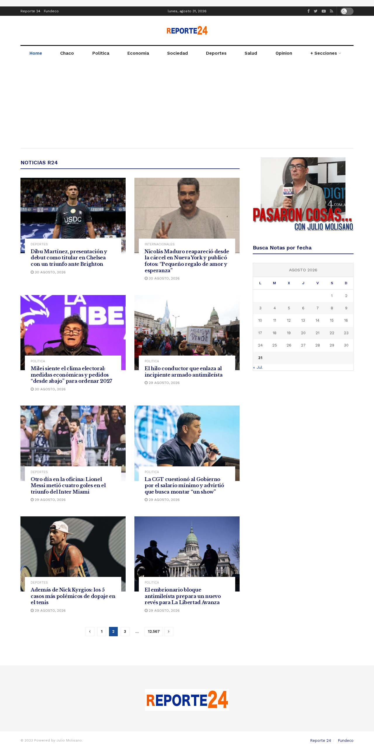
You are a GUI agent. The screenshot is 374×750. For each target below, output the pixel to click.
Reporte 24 (30, 11)
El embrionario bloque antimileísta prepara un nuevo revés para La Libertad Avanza (183, 596)
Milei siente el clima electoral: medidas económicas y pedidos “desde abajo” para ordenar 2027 (71, 374)
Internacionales (160, 244)
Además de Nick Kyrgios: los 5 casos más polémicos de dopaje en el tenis (73, 596)
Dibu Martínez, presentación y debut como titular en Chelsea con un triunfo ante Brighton (69, 258)
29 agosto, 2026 (164, 383)
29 (332, 345)
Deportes (216, 53)
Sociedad (177, 53)
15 (332, 320)
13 (303, 320)
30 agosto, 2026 (50, 272)
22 (332, 333)
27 (303, 345)
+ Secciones (323, 53)
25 (274, 345)
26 (289, 345)
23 (346, 333)
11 (274, 320)
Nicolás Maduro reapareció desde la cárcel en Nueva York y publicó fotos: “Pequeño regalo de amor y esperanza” (187, 261)
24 (260, 345)
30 (346, 345)
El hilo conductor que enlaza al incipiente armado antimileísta (183, 371)
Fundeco (51, 11)
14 (317, 320)
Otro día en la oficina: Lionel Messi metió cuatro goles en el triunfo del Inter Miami (68, 485)
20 (303, 333)
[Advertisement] (187, 104)
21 (317, 333)
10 (260, 320)
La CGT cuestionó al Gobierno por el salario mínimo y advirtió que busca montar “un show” (184, 485)
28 (317, 345)
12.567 (154, 631)
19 (289, 333)
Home (36, 53)
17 (260, 333)
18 (274, 333)
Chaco (67, 53)
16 (346, 320)
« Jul (257, 367)
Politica (100, 53)
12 (289, 320)
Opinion (284, 53)
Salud (251, 53)
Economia (138, 53)
